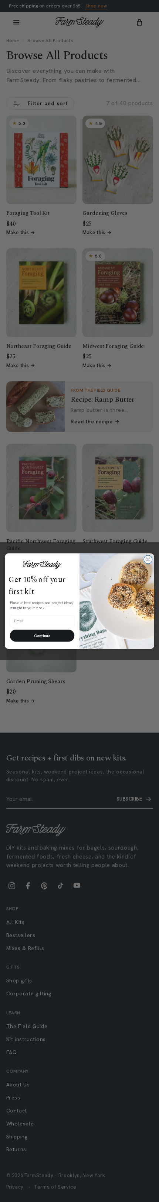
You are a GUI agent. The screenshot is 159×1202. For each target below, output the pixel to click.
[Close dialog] (148, 559)
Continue (42, 635)
